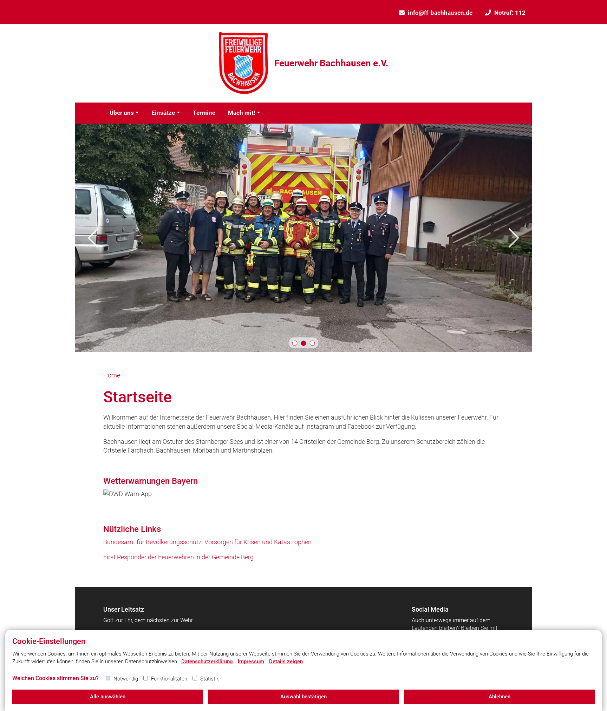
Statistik (209, 679)
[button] (295, 343)
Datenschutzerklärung (207, 661)
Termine (204, 112)
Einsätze (163, 112)
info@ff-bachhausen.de (440, 12)
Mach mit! (241, 112)
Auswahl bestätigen (303, 696)
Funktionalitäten (169, 679)
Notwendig (125, 679)
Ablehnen (499, 696)
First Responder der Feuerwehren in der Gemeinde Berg (178, 557)
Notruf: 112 (510, 12)
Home (111, 375)
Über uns (122, 112)
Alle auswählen (107, 696)
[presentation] (93, 237)
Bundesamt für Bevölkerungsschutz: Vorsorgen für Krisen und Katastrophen (207, 542)
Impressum (251, 661)
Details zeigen (286, 661)
